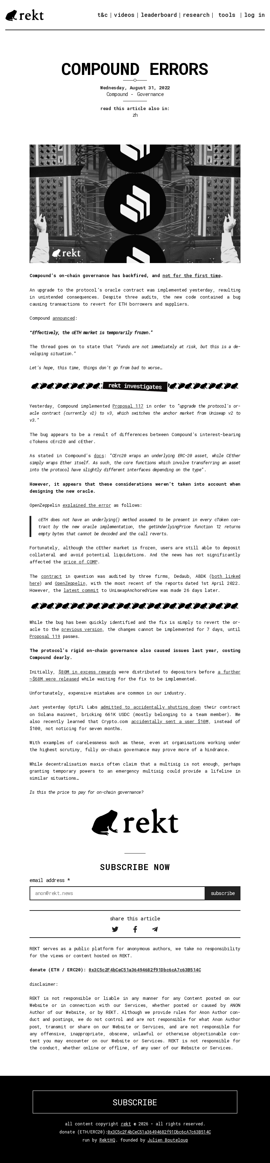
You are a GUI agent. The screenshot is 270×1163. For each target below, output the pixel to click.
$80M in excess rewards (87, 672)
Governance (150, 94)
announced (63, 318)
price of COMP (80, 561)
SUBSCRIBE (134, 1102)
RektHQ (107, 1140)
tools (227, 14)
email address (50, 880)
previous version (82, 629)
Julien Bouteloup (168, 1140)
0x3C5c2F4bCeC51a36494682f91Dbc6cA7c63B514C (145, 969)
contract (51, 576)
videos (124, 14)
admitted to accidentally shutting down (151, 707)
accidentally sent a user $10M (169, 721)
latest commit (81, 590)
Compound (117, 94)
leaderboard (159, 14)
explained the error (87, 505)
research (196, 14)
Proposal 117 (127, 406)
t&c (102, 14)
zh (135, 114)
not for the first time (191, 275)
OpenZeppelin (70, 583)
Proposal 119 (45, 636)
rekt (126, 1123)
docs (99, 455)
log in (254, 15)
